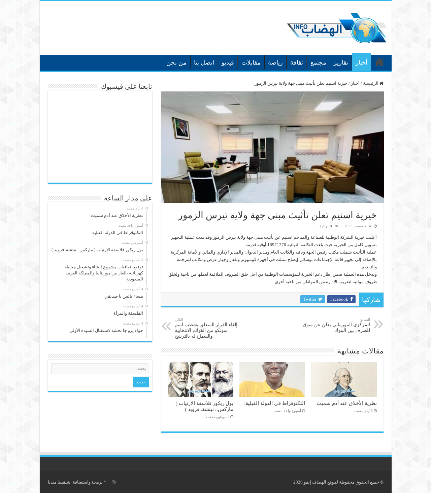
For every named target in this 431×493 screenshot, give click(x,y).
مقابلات (251, 62)
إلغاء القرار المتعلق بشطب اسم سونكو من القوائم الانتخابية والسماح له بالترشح (206, 328)
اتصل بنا (204, 62)
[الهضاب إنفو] (337, 26)
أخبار (361, 62)
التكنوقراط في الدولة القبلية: (274, 403)
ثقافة (296, 62)
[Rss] (114, 482)
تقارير (341, 62)
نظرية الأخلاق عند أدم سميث (347, 403)
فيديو (228, 62)
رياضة (275, 62)
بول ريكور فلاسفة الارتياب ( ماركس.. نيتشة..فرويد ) (204, 406)
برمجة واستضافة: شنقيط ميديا (75, 482)
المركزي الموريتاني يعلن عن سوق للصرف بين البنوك (336, 325)
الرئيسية (379, 62)
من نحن (176, 62)
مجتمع (318, 62)
